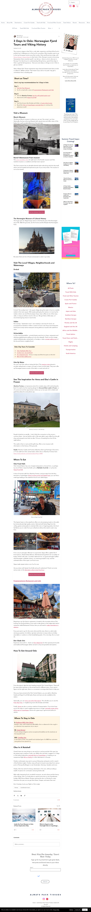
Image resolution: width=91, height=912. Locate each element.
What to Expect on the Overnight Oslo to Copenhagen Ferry (49, 825)
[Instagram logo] (70, 6)
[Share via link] (24, 795)
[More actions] (59, 36)
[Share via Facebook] (14, 795)
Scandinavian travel (25, 787)
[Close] (89, 910)
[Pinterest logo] (73, 6)
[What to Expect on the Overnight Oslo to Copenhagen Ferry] (49, 815)
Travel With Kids (24, 28)
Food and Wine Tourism (38, 28)
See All (58, 806)
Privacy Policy (56, 909)
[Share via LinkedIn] (21, 795)
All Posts (14, 28)
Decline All (77, 909)
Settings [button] (71, 909)
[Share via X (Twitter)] (17, 795)
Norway (16, 787)
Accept (84, 909)
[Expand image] (25, 541)
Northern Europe (17, 791)
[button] (77, 6)
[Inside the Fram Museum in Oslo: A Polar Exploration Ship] (23, 815)
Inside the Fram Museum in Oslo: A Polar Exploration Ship (23, 825)
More (49, 28)
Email (31, 867)
